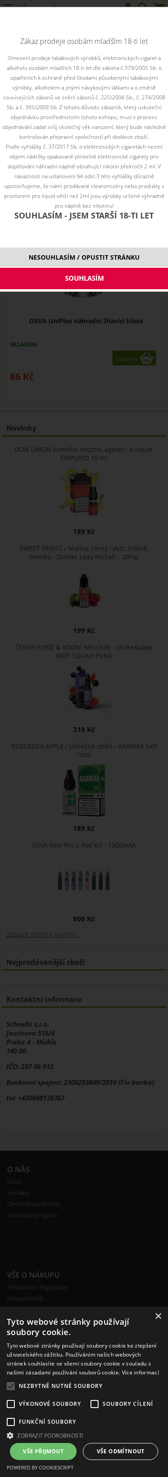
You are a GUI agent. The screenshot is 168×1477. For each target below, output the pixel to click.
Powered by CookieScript (40, 1467)
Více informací (140, 1372)
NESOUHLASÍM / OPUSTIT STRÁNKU (84, 257)
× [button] (158, 1316)
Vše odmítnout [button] (121, 1451)
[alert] (84, 1392)
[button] (84, 1435)
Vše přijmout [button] (43, 1451)
